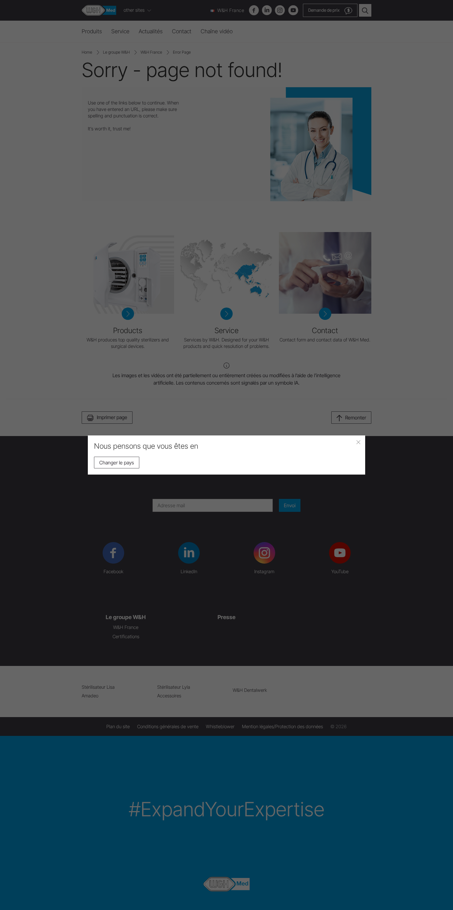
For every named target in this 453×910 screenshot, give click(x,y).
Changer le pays (116, 462)
